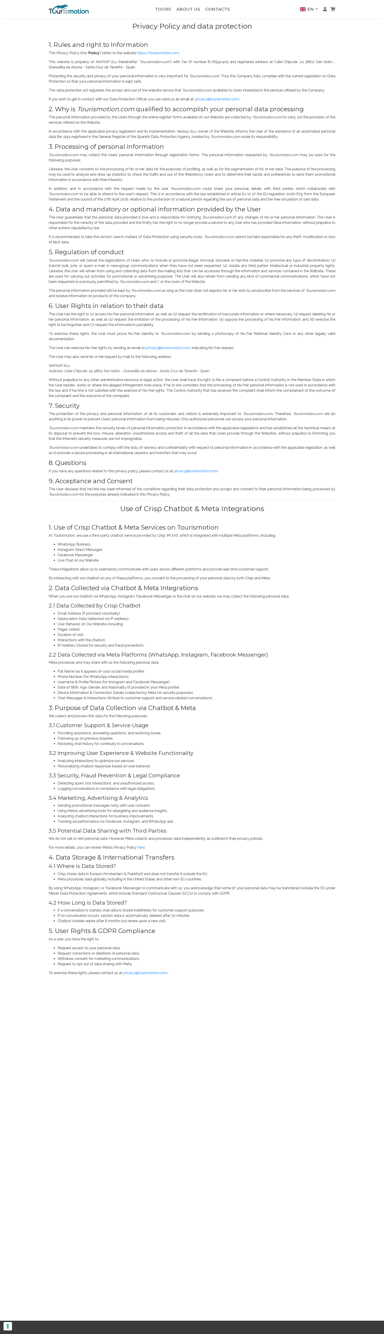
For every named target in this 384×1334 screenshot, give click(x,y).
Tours (163, 9)
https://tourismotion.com (158, 53)
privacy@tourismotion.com (217, 99)
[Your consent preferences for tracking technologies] (8, 1326)
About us (188, 9)
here (141, 847)
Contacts (217, 9)
